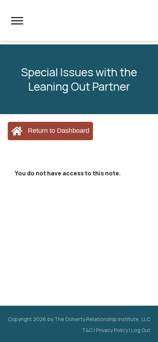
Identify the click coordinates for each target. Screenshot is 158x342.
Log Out (140, 330)
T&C (87, 330)
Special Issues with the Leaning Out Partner (79, 79)
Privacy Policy (112, 330)
